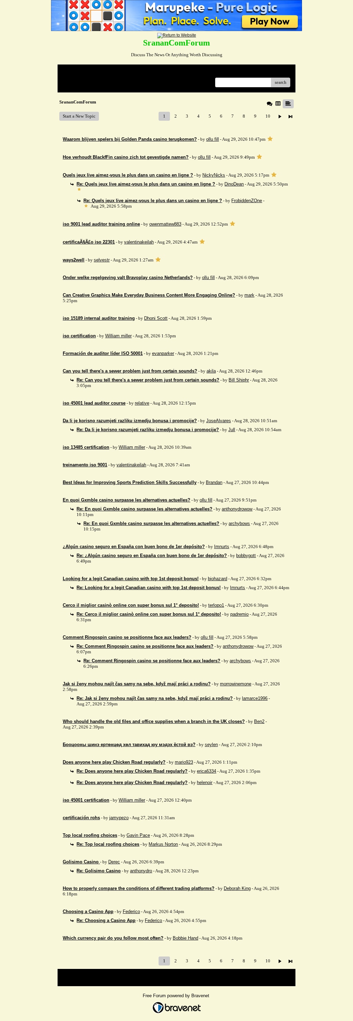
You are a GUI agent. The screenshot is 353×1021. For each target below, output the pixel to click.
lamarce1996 (255, 698)
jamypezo (119, 817)
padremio (239, 614)
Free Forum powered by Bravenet (177, 995)
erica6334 (206, 771)
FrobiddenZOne (246, 200)
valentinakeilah (139, 242)
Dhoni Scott (156, 318)
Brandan (214, 482)
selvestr (102, 259)
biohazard (217, 578)
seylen (211, 744)
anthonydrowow (237, 509)
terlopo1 (216, 605)
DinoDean (234, 184)
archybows (239, 523)
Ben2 (259, 721)
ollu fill (212, 139)
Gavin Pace (138, 835)
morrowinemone (235, 683)
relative (142, 403)
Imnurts (221, 546)
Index (107, 72)
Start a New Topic (79, 116)
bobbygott (246, 555)
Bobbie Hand (185, 938)
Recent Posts (75, 80)
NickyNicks (213, 175)
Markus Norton (163, 844)
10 (267, 116)
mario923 (184, 762)
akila (211, 371)
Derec (114, 861)
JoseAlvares (218, 420)
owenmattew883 (165, 224)
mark (249, 295)
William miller (118, 335)
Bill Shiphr (239, 380)
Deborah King (237, 888)
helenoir (204, 782)
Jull (231, 429)
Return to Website (79, 72)
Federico (131, 911)
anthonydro (141, 870)
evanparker (163, 353)
